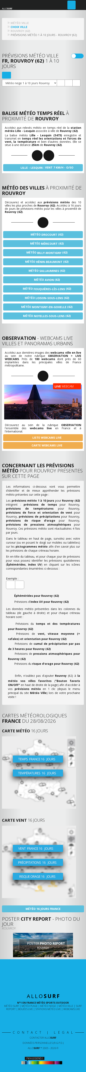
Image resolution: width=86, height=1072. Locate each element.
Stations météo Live (48, 1009)
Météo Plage (30, 1006)
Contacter (43, 1037)
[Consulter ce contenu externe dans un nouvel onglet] (29, 1017)
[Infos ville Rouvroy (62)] (76, 83)
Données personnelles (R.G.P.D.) (43, 1043)
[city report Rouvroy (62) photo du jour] (69, 83)
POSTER (45, 945)
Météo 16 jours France (43, 909)
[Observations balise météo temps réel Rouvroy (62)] (61, 83)
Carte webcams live (46, 445)
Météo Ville (66, 1006)
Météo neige (48, 1006)
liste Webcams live (47, 437)
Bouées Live (25, 1009)
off (80, 56)
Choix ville (19, 27)
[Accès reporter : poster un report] (71, 5)
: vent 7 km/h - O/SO (47, 168)
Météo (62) (46, 235)
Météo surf (11, 1006)
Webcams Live (71, 1009)
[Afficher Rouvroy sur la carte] (6, 75)
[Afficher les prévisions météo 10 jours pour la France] (43, 772)
